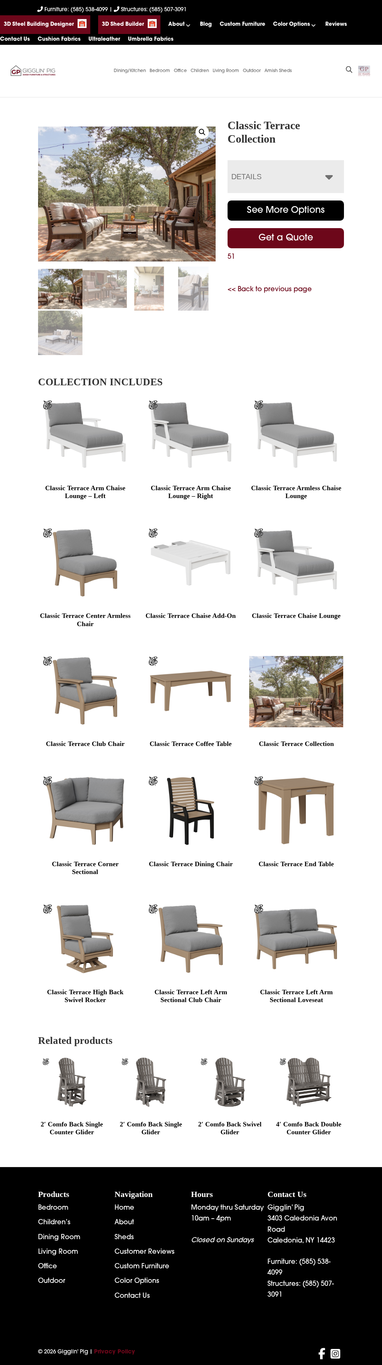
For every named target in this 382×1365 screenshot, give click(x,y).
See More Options (286, 210)
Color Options (291, 24)
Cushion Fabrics (59, 39)
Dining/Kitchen (130, 71)
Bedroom (160, 71)
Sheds (124, 1237)
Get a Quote (286, 238)
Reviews (336, 24)
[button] (202, 132)
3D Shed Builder (123, 24)
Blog (206, 24)
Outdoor (252, 71)
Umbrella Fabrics (150, 39)
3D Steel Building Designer (39, 24)
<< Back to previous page (270, 289)
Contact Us (15, 39)
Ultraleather (104, 39)
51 (231, 257)
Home (124, 1208)
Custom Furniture (242, 24)
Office (180, 71)
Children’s (54, 1222)
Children (200, 71)
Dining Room (59, 1237)
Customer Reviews (145, 1252)
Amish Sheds (278, 71)
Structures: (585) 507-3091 (153, 10)
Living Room (226, 71)
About (176, 24)
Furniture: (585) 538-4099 (76, 10)
